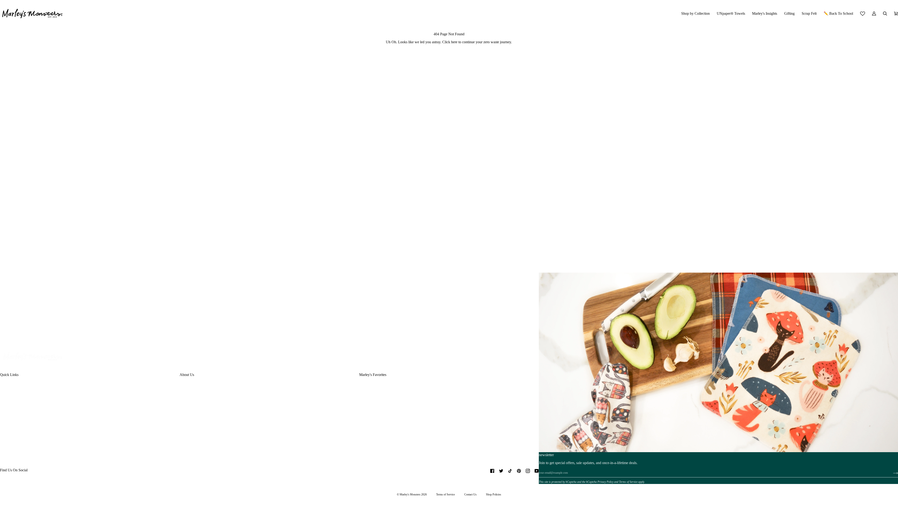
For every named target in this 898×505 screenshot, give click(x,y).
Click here (449, 42)
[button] (695, 13)
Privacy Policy (605, 481)
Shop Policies (493, 494)
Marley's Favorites (372, 375)
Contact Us (470, 494)
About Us (187, 375)
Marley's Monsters (410, 494)
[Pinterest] (519, 471)
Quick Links (9, 375)
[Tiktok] (510, 471)
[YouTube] (537, 471)
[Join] (892, 473)
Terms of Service (628, 481)
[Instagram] (528, 471)
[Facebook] (492, 471)
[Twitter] (501, 471)
